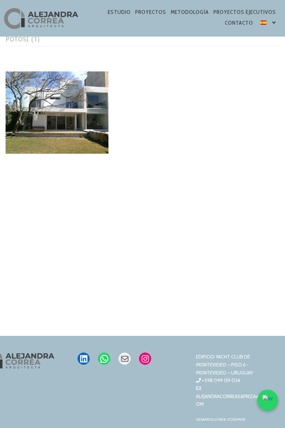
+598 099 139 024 (220, 380)
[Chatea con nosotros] (267, 400)
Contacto (239, 22)
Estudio (119, 12)
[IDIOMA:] (268, 23)
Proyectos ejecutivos (244, 12)
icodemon (236, 419)
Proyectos (150, 12)
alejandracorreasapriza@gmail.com (236, 400)
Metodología (190, 12)
